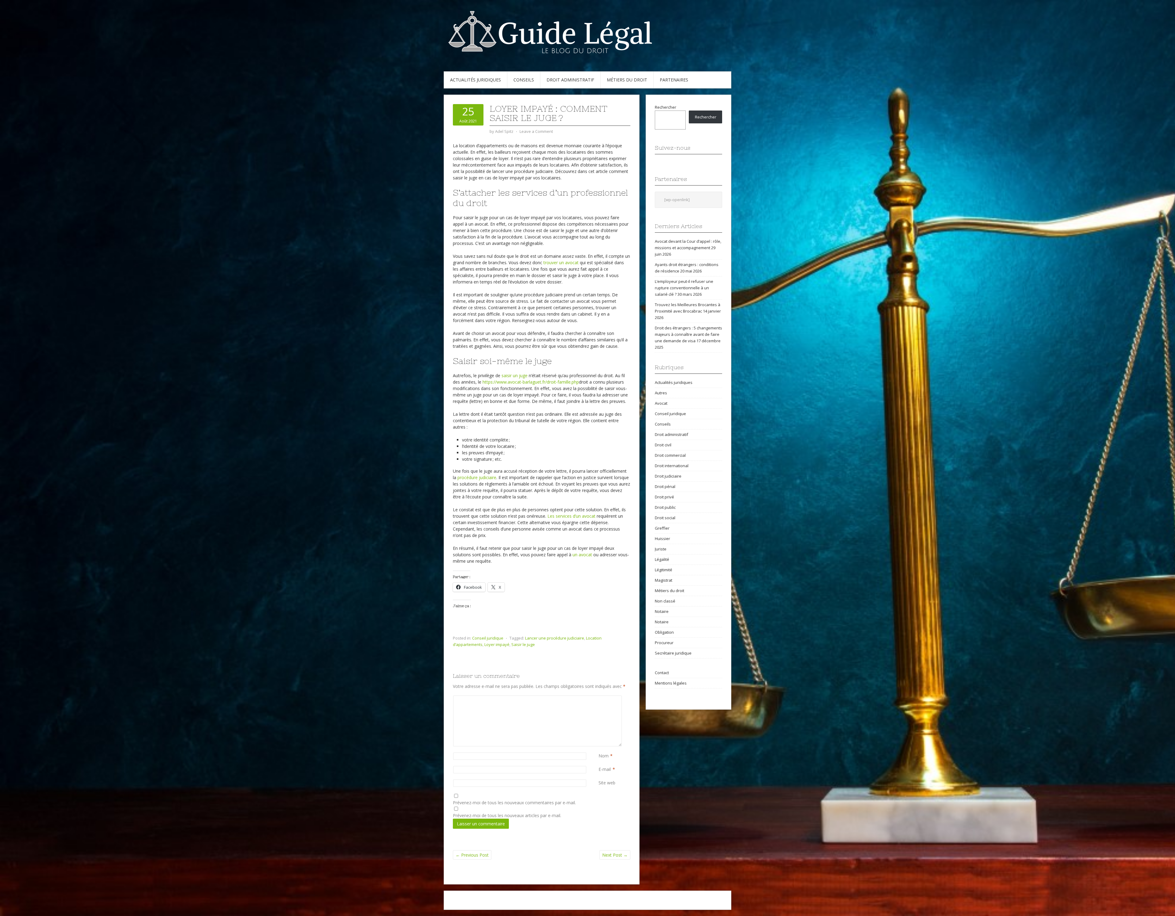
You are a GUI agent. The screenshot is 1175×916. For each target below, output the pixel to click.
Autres (661, 393)
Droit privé (664, 497)
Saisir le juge (523, 644)
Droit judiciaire (668, 476)
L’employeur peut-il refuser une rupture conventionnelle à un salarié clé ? (684, 288)
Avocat (661, 403)
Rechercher (665, 107)
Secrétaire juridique (673, 653)
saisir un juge (515, 375)
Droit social (665, 517)
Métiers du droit (627, 80)
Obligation (664, 632)
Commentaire (600, 699)
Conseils (523, 80)
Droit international (671, 465)
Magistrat (663, 580)
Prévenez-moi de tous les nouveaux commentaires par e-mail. (514, 802)
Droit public (665, 507)
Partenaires (674, 80)
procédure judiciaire (476, 477)
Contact (662, 672)
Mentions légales (671, 683)
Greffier (662, 528)
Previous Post (472, 855)
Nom (604, 756)
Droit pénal (665, 486)
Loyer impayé (496, 644)
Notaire (662, 611)
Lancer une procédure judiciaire (554, 638)
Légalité (662, 559)
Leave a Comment (536, 131)
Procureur (664, 642)
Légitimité (663, 569)
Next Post (615, 855)
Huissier (662, 538)
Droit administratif (570, 80)
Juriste (660, 549)
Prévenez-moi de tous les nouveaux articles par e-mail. (507, 815)
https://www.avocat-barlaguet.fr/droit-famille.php (531, 382)
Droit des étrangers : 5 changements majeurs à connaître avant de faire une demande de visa (688, 334)
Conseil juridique (487, 638)
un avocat (582, 554)
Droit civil (663, 445)
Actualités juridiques (475, 80)
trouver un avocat (561, 262)
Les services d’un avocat (571, 516)
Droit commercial (670, 455)
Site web (607, 783)
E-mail (605, 769)
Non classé (665, 601)
